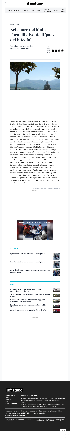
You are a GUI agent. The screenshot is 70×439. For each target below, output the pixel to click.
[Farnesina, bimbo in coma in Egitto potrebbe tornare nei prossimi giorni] (56, 272)
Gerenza (8, 400)
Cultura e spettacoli (47, 10)
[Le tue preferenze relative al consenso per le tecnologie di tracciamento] (67, 436)
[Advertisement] (35, 17)
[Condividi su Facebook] (53, 50)
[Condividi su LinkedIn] (56, 50)
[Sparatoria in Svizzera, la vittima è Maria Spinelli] (56, 256)
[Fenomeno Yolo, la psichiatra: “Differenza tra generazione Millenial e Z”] (56, 290)
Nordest (25, 10)
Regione (16, 10)
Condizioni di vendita (10, 397)
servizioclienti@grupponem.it (15, 415)
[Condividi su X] (59, 50)
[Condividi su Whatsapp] (62, 50)
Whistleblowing (11, 404)
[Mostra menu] (6, 2)
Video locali (63, 10)
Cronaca (9, 10)
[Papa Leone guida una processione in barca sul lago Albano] (56, 306)
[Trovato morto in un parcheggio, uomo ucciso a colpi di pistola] (56, 295)
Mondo (39, 10)
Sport (56, 10)
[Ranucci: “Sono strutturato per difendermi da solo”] (56, 311)
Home (12, 25)
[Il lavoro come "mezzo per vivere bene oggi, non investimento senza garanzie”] (56, 301)
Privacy (7, 402)
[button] (35, 230)
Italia (32, 10)
